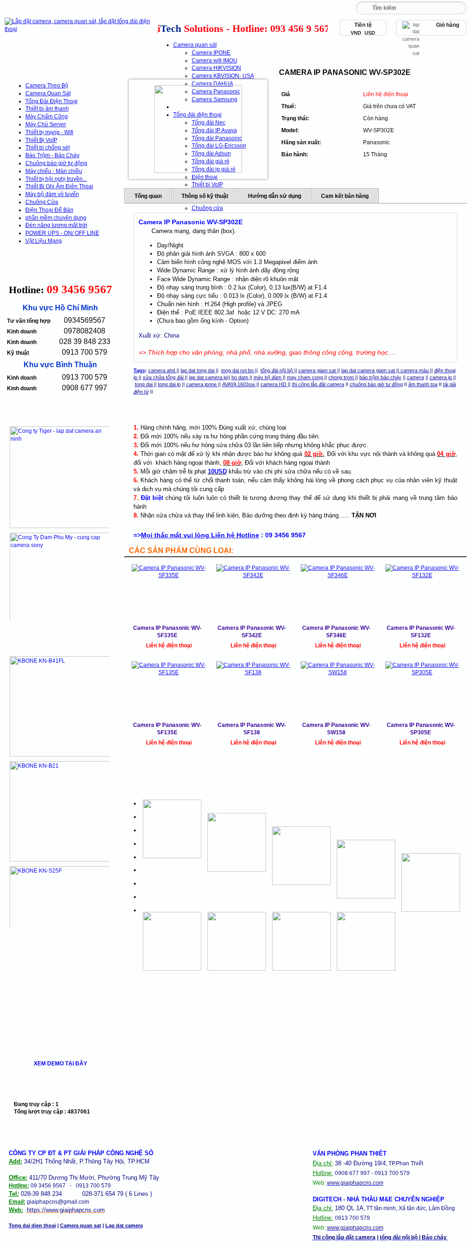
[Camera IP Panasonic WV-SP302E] (198, 129)
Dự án (234, 12)
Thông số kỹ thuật (205, 196)
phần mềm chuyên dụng (55, 218)
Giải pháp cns (151, 15)
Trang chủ (25, 12)
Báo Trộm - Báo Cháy (52, 155)
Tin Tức (277, 12)
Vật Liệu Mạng (43, 241)
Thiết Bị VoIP (41, 140)
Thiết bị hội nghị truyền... (56, 179)
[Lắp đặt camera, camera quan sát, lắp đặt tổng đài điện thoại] (80, 29)
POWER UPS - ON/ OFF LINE (62, 233)
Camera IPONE (211, 52)
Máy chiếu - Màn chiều (53, 171)
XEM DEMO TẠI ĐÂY (60, 1063)
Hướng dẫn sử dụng (274, 196)
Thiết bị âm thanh (47, 108)
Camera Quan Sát (48, 93)
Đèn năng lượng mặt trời (56, 225)
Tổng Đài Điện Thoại (51, 101)
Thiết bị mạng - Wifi (49, 132)
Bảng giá (108, 12)
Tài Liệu (193, 12)
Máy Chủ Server (45, 124)
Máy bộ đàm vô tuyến (52, 194)
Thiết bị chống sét (47, 147)
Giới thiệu (67, 12)
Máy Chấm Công (46, 116)
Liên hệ (319, 12)
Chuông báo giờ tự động (56, 163)
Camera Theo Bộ (46, 85)
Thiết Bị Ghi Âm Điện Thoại (59, 186)
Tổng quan (148, 196)
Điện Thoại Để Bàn (49, 210)
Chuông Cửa (41, 202)
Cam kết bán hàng (345, 196)
